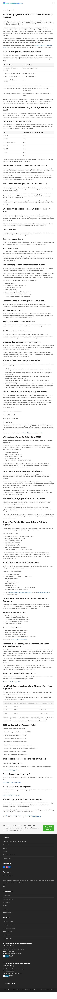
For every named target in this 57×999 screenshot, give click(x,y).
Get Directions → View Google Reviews (12, 953)
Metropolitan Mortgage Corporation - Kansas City (16, 963)
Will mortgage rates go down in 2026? (14, 728)
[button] (53, 3)
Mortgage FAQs (7, 938)
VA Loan (5, 905)
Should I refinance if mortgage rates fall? (15, 751)
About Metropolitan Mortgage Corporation (14, 841)
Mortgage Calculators (9, 925)
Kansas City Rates (8, 921)
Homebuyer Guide (8, 931)
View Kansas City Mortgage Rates (12, 682)
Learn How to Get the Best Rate (11, 795)
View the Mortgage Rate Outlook (12, 782)
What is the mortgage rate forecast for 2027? (16, 754)
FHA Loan (5, 909)
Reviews (5, 851)
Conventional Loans (8, 899)
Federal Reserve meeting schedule (33, 433)
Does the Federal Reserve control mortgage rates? (18, 745)
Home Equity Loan (8, 912)
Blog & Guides (6, 935)
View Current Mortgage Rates (11, 770)
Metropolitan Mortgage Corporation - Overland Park (17, 943)
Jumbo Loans (6, 902)
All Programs (6, 896)
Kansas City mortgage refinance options (20, 592)
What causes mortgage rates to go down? (15, 741)
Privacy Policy (6, 858)
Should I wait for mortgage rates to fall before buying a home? (21, 748)
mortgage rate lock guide (20, 639)
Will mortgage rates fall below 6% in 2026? (15, 735)
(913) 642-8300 (10, 951)
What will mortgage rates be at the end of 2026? (17, 732)
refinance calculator (43, 592)
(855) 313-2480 (10, 971)
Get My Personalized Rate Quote (12, 815)
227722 (13, 983)
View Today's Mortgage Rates (29, 815)
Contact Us (6, 845)
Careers (5, 848)
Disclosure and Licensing (9, 855)
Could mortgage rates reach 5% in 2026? (15, 738)
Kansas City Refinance (9, 928)
